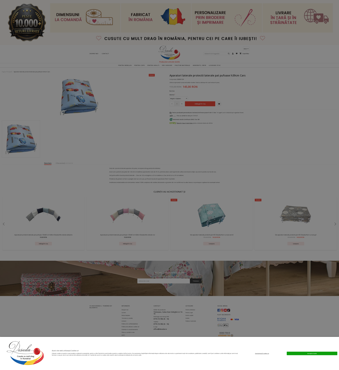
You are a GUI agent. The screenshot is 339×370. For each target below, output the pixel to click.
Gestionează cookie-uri (262, 353)
